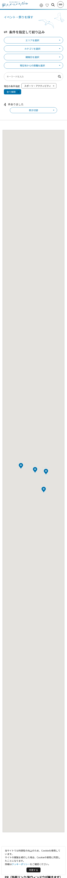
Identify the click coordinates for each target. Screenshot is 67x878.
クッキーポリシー (21, 864)
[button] (46, 471)
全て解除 (11, 91)
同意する (33, 870)
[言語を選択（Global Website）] (41, 5)
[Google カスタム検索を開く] (53, 4)
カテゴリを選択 (32, 48)
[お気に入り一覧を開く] (47, 5)
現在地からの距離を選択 (32, 65)
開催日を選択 (32, 57)
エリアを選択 (32, 40)
